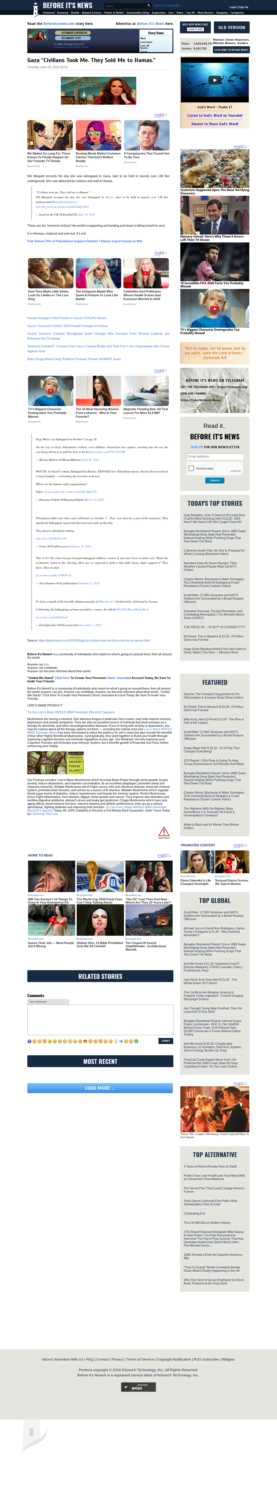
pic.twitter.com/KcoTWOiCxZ (53, 575)
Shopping (221, 12)
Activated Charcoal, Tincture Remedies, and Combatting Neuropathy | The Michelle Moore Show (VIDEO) (214, 614)
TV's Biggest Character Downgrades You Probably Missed (47, 413)
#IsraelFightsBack (138, 609)
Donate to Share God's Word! (214, 124)
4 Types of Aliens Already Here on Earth (210, 1166)
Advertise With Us (68, 1359)
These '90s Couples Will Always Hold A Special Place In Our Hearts (214, 1135)
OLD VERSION (231, 27)
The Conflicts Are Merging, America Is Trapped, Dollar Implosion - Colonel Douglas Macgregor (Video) (213, 996)
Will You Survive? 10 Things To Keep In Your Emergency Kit (50, 901)
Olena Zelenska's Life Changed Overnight (195, 882)
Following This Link (44, 813)
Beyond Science (91, 12)
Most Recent (205, 12)
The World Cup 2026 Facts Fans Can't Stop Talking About (99, 901)
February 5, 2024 (89, 583)
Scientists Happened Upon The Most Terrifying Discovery (214, 191)
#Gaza (109, 197)
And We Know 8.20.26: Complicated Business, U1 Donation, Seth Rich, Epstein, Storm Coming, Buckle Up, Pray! (213, 1047)
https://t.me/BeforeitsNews (200, 400)
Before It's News (67, 5)
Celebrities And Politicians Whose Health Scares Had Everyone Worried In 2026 (142, 295)
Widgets (228, 1359)
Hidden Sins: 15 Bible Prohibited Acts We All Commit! (100, 944)
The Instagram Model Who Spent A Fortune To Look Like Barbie (97, 295)
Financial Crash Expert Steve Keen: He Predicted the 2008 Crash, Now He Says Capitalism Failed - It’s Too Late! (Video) (211, 1063)
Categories (237, 12)
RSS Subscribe (206, 1359)
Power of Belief (114, 12)
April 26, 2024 (90, 460)
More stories (82, 47)
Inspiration (158, 12)
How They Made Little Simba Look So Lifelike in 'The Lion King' (48, 295)
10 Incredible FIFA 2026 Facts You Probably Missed (211, 285)
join (46, 664)
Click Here (62, 678)
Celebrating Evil (194, 1213)
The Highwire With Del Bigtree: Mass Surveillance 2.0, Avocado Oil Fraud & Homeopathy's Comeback (209, 812)
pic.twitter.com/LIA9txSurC (52, 617)
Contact (102, 1359)
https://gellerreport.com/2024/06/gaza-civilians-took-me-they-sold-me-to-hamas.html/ (94, 640)
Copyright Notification (174, 1359)
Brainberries (34, 304)
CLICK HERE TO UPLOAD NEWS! (231, 50)
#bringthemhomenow (65, 202)
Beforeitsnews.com (58, 23)
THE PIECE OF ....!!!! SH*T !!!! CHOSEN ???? (214, 627)
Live (170, 12)
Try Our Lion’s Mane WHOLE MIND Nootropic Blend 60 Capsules (71, 712)
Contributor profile (63, 47)
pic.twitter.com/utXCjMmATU (79, 492)
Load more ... (100, 1088)
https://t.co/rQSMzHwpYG (51, 538)
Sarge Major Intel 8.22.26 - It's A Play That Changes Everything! (211, 749)
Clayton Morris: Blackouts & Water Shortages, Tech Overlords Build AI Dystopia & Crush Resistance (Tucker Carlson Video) (214, 582)
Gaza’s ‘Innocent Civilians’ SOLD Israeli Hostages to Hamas (67, 326)
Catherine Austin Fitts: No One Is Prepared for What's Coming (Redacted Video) (214, 552)
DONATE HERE (195, 29)
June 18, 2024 (86, 214)
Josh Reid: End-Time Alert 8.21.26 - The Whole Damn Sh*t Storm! (210, 981)
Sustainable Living (138, 12)
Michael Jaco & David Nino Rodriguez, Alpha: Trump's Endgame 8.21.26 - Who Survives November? (214, 932)
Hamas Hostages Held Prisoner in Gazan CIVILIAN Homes (66, 318)
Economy (62, 12)
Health (75, 12)
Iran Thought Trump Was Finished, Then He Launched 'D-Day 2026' (213, 1010)
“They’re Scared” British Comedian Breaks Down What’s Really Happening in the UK (212, 1269)
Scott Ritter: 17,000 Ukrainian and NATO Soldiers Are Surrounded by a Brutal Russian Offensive (214, 598)
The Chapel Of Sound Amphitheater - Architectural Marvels (145, 946)
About (47, 1359)
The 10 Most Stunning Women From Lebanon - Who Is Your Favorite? (97, 413)
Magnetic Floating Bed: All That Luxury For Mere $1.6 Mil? (145, 411)
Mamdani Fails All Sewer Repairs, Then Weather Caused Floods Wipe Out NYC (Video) (210, 566)
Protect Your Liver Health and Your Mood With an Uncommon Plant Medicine (214, 1177)
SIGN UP (196, 447)
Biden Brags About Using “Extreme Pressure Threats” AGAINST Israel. (74, 359)
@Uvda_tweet (44, 207)
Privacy (118, 1359)
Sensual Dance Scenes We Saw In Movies (231, 882)
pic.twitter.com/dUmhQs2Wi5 (71, 207)
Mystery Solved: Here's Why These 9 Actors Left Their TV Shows (211, 238)
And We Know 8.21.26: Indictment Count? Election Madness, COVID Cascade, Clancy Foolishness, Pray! (213, 967)
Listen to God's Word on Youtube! (215, 115)
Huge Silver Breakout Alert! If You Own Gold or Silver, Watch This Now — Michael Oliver (215, 650)
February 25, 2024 (80, 546)
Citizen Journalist (118, 678)
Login (233, 7)
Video (179, 12)
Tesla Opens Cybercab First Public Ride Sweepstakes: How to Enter (210, 1202)
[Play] (214, 80)
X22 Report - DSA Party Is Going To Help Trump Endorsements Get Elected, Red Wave (214, 762)
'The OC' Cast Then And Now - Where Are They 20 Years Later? (148, 901)
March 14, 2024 (94, 499)
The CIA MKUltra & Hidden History (207, 1222)
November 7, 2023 (90, 625)
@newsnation (52, 492)
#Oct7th (121, 609)
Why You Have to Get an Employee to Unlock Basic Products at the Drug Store (214, 1281)
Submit (215, 480)
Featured (48, 12)
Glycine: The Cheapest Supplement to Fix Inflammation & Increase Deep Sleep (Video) (213, 696)
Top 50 (190, 12)
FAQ (89, 1359)
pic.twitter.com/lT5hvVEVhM (107, 452)
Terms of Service (140, 1359)
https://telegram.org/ (232, 387)
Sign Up (243, 7)
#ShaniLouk (105, 601)
